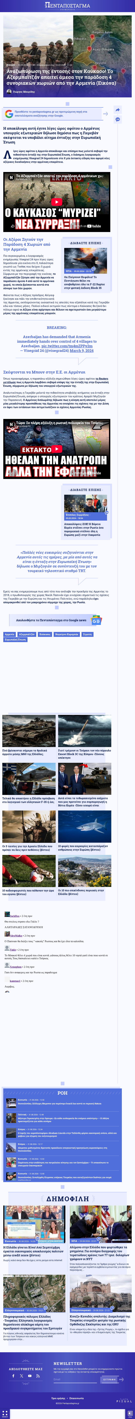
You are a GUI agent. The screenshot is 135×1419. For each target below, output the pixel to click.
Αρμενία (9, 634)
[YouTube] (29, 1376)
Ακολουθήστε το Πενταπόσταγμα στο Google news (51, 620)
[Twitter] (21, 1376)
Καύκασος (45, 634)
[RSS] (38, 1376)
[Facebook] (13, 1376)
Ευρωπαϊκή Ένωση (15, 639)
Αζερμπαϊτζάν (27, 634)
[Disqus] (56, 951)
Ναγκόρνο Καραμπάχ (66, 634)
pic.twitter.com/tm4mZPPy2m (67, 346)
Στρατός (87, 634)
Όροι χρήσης (58, 1398)
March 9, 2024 (82, 350)
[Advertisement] (56, 681)
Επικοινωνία (76, 1398)
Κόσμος (11, 64)
